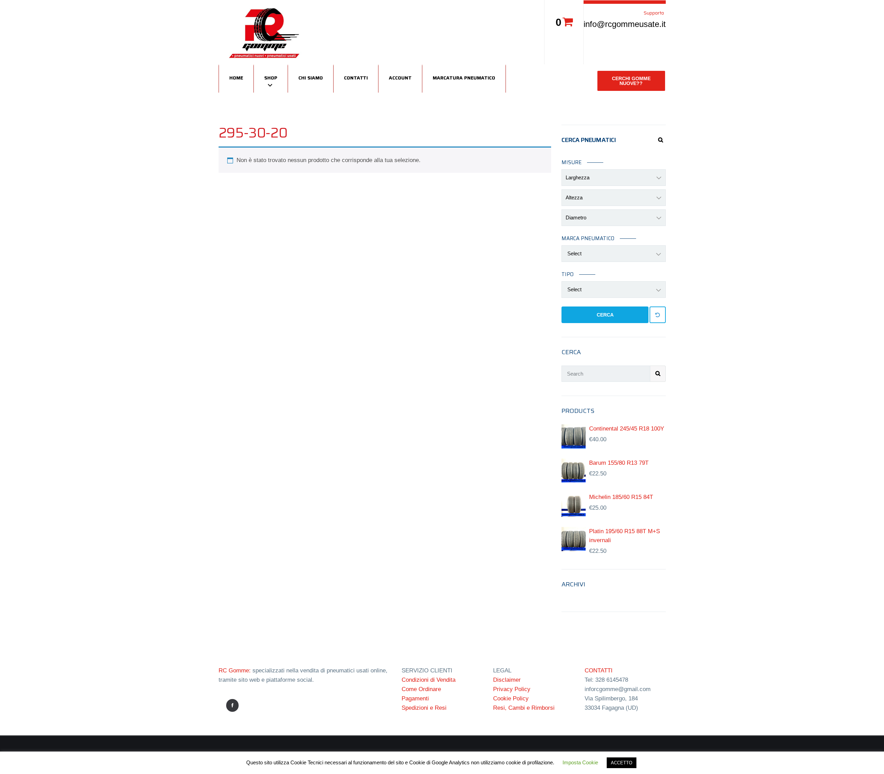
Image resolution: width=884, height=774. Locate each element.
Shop (270, 78)
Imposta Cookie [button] (580, 762)
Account (400, 78)
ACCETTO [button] (621, 762)
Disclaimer (507, 680)
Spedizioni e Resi (424, 708)
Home (236, 78)
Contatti (356, 78)
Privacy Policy (511, 689)
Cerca (605, 315)
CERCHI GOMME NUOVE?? (631, 81)
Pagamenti (415, 698)
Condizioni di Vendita (428, 680)
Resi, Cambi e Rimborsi (524, 708)
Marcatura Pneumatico (464, 78)
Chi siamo (310, 78)
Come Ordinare (421, 689)
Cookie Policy (511, 698)
